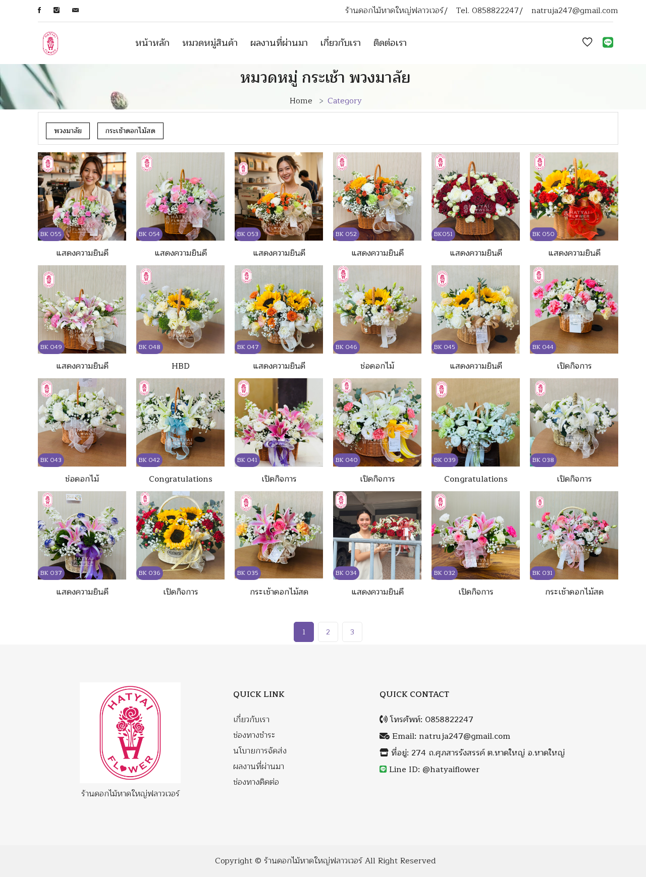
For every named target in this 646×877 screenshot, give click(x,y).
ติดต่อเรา (390, 42)
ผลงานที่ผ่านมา (279, 42)
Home (301, 101)
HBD (181, 366)
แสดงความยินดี (82, 253)
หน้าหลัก (152, 42)
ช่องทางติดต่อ (256, 782)
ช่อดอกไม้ (377, 366)
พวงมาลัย (68, 131)
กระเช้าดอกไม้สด (130, 131)
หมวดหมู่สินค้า (210, 42)
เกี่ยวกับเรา (340, 42)
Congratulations (180, 479)
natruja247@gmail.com (574, 11)
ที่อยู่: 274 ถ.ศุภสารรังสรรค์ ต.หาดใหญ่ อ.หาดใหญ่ (477, 753)
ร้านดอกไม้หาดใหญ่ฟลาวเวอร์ (313, 861)
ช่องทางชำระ (254, 735)
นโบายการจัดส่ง (260, 751)
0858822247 (495, 11)
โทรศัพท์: (430, 720)
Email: (450, 736)
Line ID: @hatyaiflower (434, 770)
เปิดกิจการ (574, 366)
